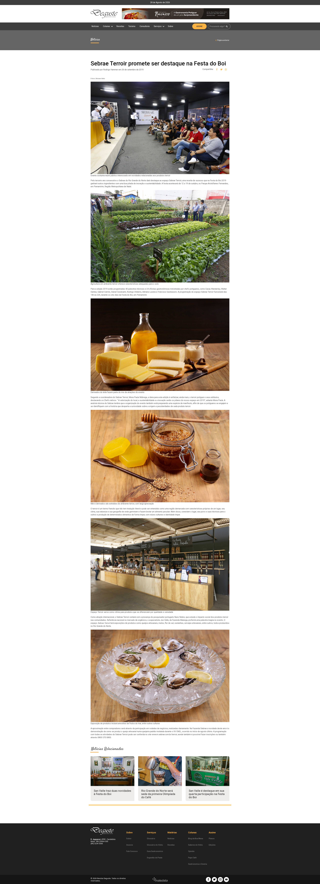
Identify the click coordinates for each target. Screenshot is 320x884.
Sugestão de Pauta (154, 858)
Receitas (120, 26)
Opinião (191, 851)
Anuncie (129, 845)
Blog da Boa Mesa (195, 839)
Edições (212, 845)
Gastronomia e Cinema (197, 864)
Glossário (151, 839)
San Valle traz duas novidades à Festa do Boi (112, 792)
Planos (211, 839)
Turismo (131, 26)
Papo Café (192, 858)
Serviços (158, 26)
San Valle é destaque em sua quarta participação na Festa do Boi (207, 794)
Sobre (170, 26)
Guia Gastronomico (155, 851)
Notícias (95, 26)
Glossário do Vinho (155, 845)
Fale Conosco (132, 851)
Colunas (106, 26)
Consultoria (145, 26)
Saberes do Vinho (195, 845)
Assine (199, 26)
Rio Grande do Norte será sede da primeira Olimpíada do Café (158, 794)
